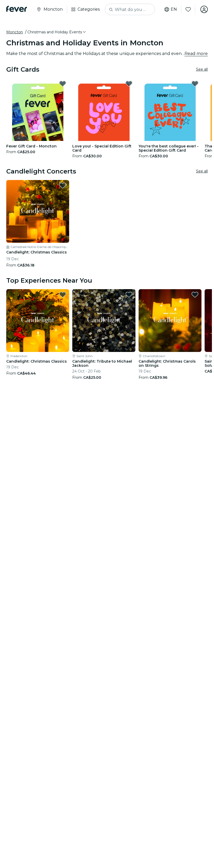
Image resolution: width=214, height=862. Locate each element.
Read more (196, 53)
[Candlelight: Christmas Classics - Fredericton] (37, 320)
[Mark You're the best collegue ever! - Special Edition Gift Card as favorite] (195, 83)
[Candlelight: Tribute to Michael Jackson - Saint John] (103, 320)
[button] (57, 32)
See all (202, 69)
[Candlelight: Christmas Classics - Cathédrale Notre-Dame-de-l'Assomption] (37, 211)
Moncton (14, 32)
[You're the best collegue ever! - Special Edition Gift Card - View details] (170, 109)
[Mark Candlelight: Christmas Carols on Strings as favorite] (195, 294)
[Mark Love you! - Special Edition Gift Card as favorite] (129, 83)
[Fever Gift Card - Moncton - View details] (37, 109)
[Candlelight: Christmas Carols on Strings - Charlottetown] (170, 320)
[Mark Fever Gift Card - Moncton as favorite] (62, 83)
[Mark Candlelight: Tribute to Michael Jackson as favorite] (129, 294)
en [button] (174, 9)
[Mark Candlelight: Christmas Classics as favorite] (62, 185)
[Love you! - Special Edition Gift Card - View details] (103, 109)
